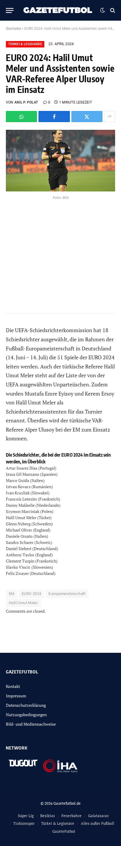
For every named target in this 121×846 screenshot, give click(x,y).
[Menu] (10, 10)
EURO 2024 (31, 593)
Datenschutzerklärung (26, 705)
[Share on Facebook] (54, 116)
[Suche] (112, 10)
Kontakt (13, 686)
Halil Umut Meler (23, 603)
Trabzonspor (24, 823)
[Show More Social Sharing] (109, 116)
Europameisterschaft (66, 593)
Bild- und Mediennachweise (31, 724)
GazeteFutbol (63, 831)
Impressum (16, 696)
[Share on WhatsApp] (21, 116)
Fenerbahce (71, 815)
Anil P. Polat (26, 102)
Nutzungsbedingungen (26, 714)
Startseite (13, 29)
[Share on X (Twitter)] (86, 116)
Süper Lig (26, 815)
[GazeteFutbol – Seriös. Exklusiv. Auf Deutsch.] (58, 10)
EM (11, 593)
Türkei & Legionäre (25, 44)
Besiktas (47, 815)
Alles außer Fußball (97, 823)
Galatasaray (98, 815)
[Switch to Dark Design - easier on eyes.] (102, 10)
